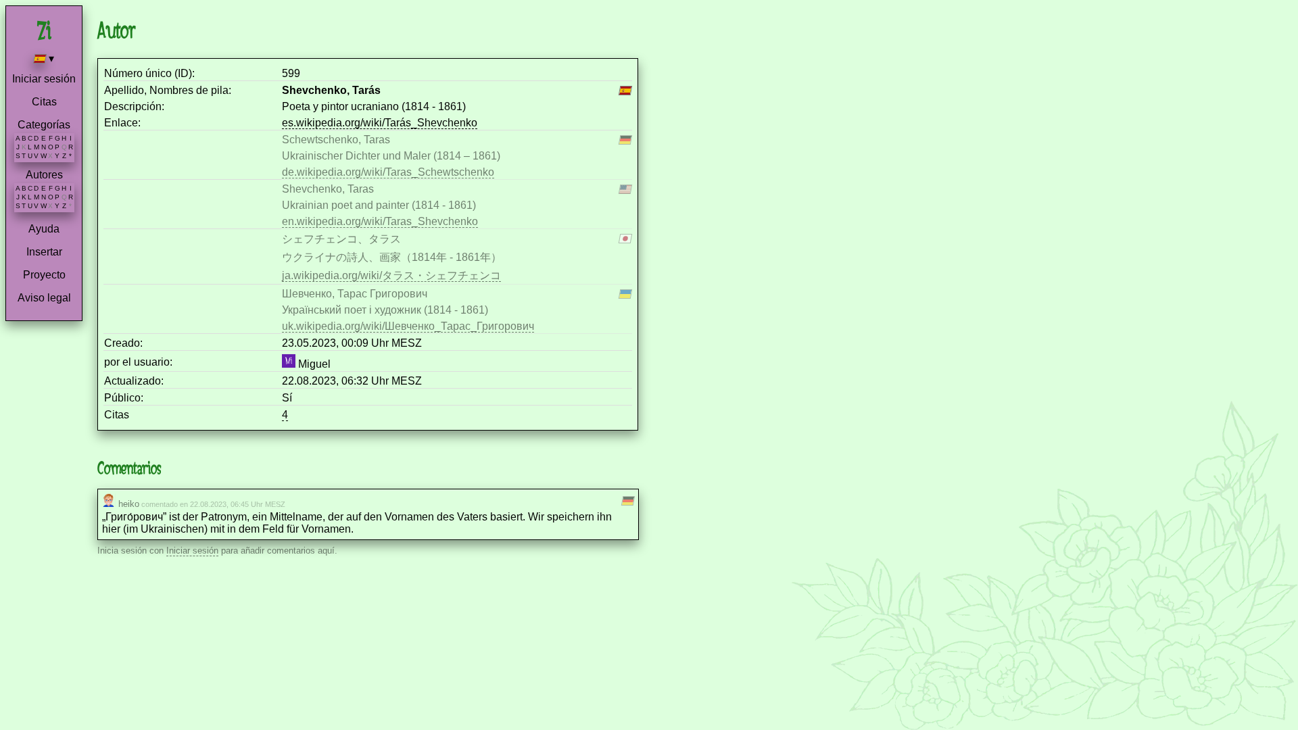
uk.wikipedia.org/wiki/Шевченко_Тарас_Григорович (408, 326)
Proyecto (44, 275)
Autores (44, 174)
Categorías (44, 124)
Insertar (44, 252)
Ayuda (43, 229)
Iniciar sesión (44, 78)
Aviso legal (44, 297)
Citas (44, 101)
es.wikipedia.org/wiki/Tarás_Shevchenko (379, 122)
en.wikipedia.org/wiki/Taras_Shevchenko (380, 221)
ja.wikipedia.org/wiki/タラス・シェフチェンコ (391, 275)
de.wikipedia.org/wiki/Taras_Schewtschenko (388, 172)
